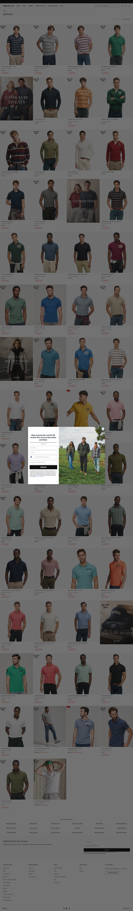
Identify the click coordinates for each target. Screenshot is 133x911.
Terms (43, 476)
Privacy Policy (38, 476)
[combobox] (32, 457)
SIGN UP (43, 467)
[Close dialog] (103, 428)
